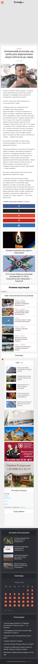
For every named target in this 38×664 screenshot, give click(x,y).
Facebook (26, 201)
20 (19, 602)
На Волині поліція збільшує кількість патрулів (21, 339)
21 (23, 602)
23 (32, 602)
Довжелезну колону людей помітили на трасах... (24, 377)
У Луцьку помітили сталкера (21, 329)
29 (28, 605)
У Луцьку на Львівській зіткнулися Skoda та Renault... (22, 348)
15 (28, 598)
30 (32, 605)
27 (19, 605)
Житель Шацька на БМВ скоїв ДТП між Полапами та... (20, 565)
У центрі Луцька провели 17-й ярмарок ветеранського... (22, 303)
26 (14, 605)
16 (32, 598)
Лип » (10, 610)
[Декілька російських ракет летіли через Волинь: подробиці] (11, 404)
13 (19, 598)
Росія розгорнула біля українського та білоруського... (21, 539)
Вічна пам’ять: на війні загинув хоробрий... (23, 386)
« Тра (5, 610)
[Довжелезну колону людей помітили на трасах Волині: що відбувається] (11, 378)
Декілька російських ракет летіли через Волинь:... (24, 403)
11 (10, 598)
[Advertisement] (19, 24)
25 (10, 605)
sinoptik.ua (22, 507)
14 (23, 598)
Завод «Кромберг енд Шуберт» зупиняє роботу (24, 369)
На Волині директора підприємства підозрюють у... (21, 548)
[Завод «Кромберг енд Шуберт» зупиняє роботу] (11, 370)
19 (14, 602)
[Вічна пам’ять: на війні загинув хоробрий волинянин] (11, 387)
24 (6, 605)
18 (10, 602)
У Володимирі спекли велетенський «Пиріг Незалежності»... (22, 312)
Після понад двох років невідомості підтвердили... (23, 395)
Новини (19, 49)
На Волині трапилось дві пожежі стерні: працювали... (21, 557)
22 (28, 602)
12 (14, 598)
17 (6, 602)
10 (6, 598)
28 (23, 605)
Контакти (28, 661)
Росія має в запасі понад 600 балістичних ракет (23, 320)
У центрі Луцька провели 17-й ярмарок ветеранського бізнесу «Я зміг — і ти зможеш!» (16, 625)
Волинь (17, 300)
